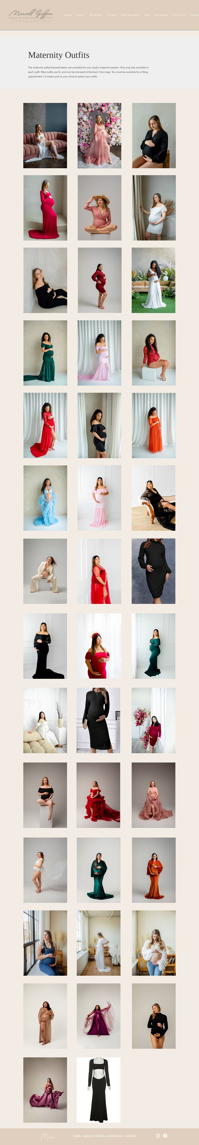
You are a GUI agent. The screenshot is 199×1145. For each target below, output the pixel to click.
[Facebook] (165, 1135)
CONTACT (131, 1136)
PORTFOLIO (114, 1136)
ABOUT (87, 1136)
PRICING (100, 1136)
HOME (77, 1136)
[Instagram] (158, 1135)
